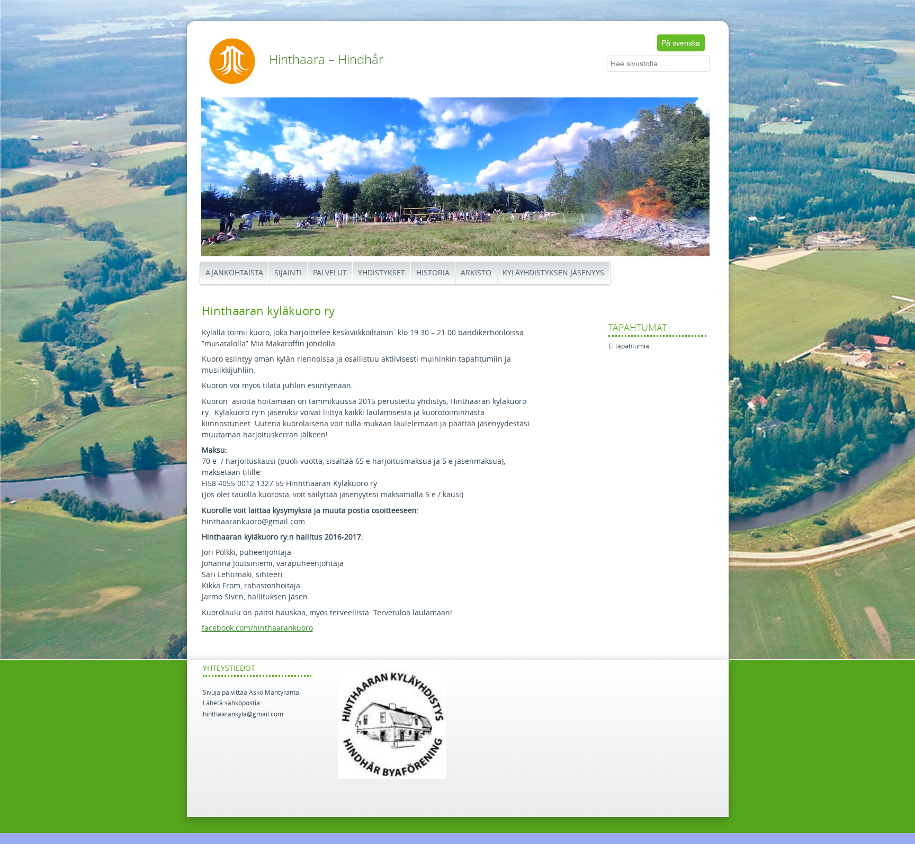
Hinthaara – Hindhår (326, 59)
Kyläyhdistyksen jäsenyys (553, 272)
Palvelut (330, 272)
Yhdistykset (381, 272)
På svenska (680, 43)
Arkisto (476, 272)
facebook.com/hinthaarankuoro (257, 628)
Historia (433, 272)
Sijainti (288, 272)
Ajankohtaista (234, 272)
